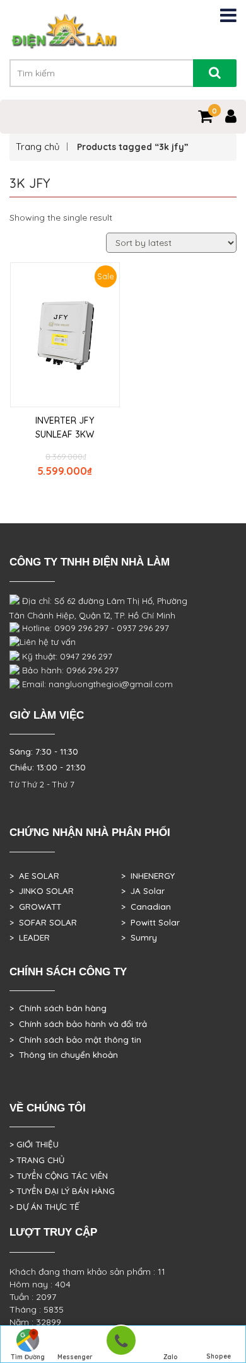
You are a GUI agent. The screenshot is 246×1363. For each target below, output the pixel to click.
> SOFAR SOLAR (43, 922)
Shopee (218, 1356)
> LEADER (29, 937)
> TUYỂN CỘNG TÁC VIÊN (58, 1176)
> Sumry (139, 937)
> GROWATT (35, 907)
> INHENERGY (148, 876)
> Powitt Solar (150, 922)
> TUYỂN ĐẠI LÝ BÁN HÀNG (62, 1191)
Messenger (75, 1357)
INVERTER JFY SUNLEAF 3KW (64, 427)
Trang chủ (38, 147)
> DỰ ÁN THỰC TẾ (44, 1207)
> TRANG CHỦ (36, 1160)
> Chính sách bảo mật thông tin (75, 1040)
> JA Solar (143, 891)
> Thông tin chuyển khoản (63, 1055)
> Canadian (146, 907)
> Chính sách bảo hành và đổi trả (78, 1024)
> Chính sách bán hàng (58, 1008)
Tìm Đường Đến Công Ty (27, 1358)
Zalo (170, 1357)
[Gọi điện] (121, 1344)
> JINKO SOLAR (41, 891)
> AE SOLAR (34, 876)
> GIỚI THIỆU (34, 1144)
